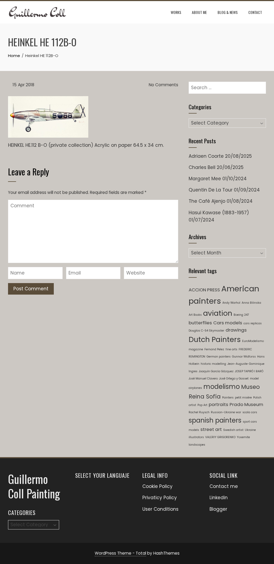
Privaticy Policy (159, 497)
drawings (236, 330)
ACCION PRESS (204, 290)
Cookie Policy (157, 486)
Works (176, 12)
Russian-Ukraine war (226, 412)
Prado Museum (246, 404)
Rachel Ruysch (199, 412)
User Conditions (160, 509)
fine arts (231, 349)
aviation (217, 313)
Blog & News (228, 12)
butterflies (200, 322)
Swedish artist (233, 430)
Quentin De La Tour (211, 190)
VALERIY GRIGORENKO (220, 437)
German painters (219, 357)
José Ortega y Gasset (234, 379)
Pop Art (202, 405)
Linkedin (219, 497)
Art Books (195, 315)
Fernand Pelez (214, 349)
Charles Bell (202, 167)
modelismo (221, 386)
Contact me (224, 486)
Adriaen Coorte (206, 156)
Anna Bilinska (251, 303)
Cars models (227, 322)
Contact (255, 12)
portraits (218, 404)
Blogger (218, 509)
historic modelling (213, 364)
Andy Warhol (231, 303)
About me (199, 12)
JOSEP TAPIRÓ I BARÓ (249, 371)
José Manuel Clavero (203, 379)
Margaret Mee (205, 178)
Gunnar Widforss (244, 357)
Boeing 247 (241, 315)
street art (211, 429)
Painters (228, 398)
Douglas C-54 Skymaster (206, 331)
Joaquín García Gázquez (216, 371)
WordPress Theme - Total (120, 553)
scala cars (249, 412)
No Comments (163, 85)
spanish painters (215, 420)
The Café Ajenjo (207, 201)
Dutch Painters (215, 339)
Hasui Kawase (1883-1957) (219, 212)
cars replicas (252, 323)
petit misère (243, 398)
